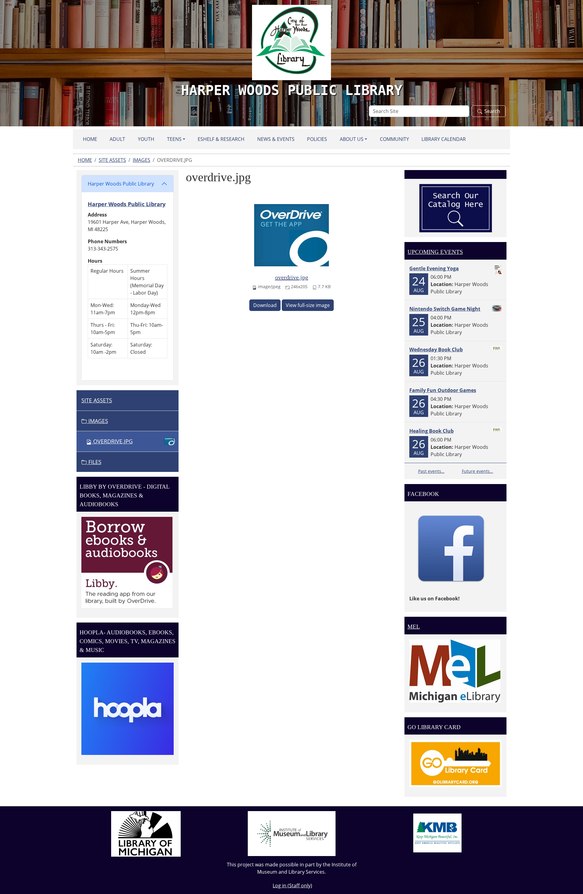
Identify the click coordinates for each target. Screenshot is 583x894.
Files (94, 462)
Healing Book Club (431, 431)
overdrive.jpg (291, 277)
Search (492, 111)
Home (90, 139)
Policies (317, 139)
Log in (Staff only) (292, 885)
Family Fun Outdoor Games (442, 390)
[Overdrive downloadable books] (126, 562)
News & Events (276, 139)
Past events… (431, 471)
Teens (174, 139)
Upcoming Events (435, 252)
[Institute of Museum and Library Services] (292, 833)
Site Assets (112, 160)
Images (141, 160)
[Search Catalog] (455, 207)
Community (394, 139)
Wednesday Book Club (436, 349)
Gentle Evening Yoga (434, 268)
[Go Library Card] (455, 763)
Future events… (477, 471)
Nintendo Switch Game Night (444, 308)
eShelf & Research (221, 139)
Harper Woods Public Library (121, 183)
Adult (117, 139)
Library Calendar (443, 139)
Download (265, 305)
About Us (351, 139)
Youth (146, 139)
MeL (413, 626)
